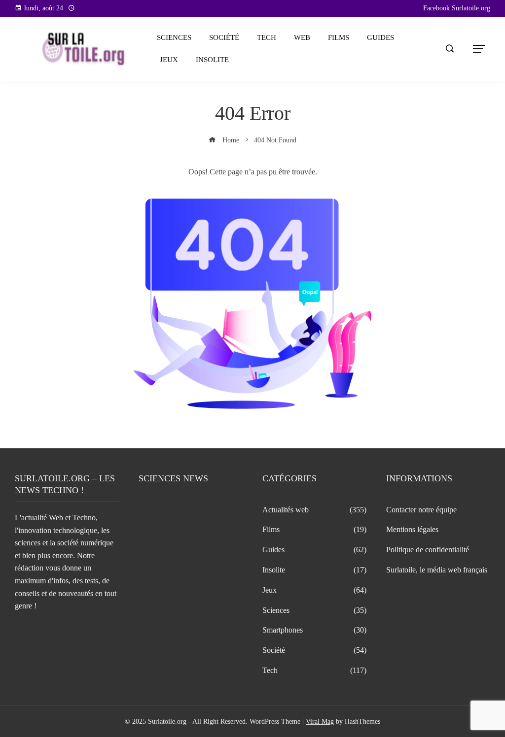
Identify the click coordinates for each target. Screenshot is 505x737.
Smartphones (314, 630)
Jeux (169, 60)
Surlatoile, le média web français (436, 570)
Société (224, 37)
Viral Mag (320, 721)
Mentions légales (412, 529)
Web (302, 37)
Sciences (174, 37)
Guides (380, 37)
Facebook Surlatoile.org (456, 8)
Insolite (212, 60)
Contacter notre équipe (421, 509)
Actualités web (314, 509)
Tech (266, 37)
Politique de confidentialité (427, 549)
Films (338, 37)
